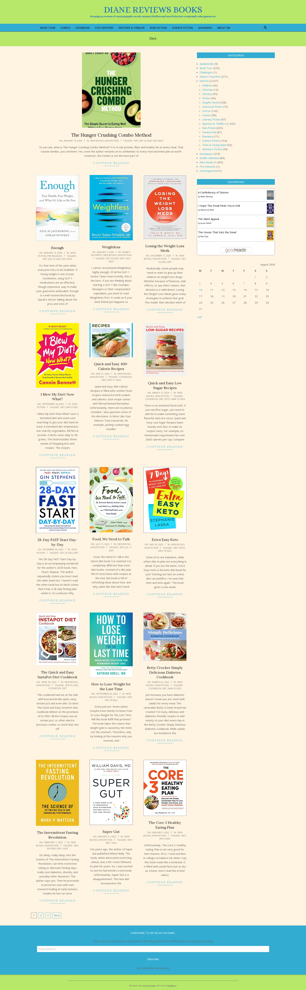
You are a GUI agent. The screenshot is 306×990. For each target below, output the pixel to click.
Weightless (111, 247)
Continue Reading (111, 163)
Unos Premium (149, 985)
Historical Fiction (212, 106)
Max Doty (204, 236)
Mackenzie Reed (207, 210)
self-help (158, 140)
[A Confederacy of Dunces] (270, 192)
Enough (57, 247)
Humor (206, 115)
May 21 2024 (114, 379)
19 (223, 296)
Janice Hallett (205, 223)
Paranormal (209, 132)
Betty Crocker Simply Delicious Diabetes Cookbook (165, 672)
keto (167, 399)
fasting (51, 848)
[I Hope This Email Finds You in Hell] (270, 205)
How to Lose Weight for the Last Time (111, 686)
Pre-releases (54, 256)
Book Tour (206, 68)
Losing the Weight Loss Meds (164, 248)
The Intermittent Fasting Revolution (57, 834)
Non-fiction (112, 140)
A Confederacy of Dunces (213, 192)
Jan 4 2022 (165, 838)
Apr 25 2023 (71, 685)
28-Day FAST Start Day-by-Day (57, 542)
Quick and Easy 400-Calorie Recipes (111, 366)
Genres (204, 81)
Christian (207, 89)
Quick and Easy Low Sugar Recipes (165, 385)
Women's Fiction (212, 149)
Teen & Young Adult (214, 145)
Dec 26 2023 (66, 552)
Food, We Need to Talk (111, 539)
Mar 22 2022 (174, 688)
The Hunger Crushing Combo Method (111, 135)
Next (57, 915)
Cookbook (125, 376)
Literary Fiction (211, 119)
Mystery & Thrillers (214, 123)
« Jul (199, 317)
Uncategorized (209, 170)
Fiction (206, 98)
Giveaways (206, 153)
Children (207, 85)
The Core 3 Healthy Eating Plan (165, 825)
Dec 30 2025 (112, 258)
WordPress (171, 985)
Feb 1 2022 (62, 848)
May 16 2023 (164, 550)
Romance (208, 136)
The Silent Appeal (208, 219)
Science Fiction (211, 140)
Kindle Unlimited (209, 158)
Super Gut (111, 831)
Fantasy (207, 94)
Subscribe (153, 959)
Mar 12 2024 (178, 399)
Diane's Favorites (210, 76)
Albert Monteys (206, 196)
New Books (97, 140)
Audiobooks (207, 64)
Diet (136, 140)
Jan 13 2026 (146, 140)
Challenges (206, 72)
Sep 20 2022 (111, 700)
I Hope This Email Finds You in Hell (219, 205)
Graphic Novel (210, 102)
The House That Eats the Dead (217, 232)
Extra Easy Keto (165, 539)
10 (200, 290)
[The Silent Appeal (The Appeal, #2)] (270, 219)
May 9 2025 (72, 407)
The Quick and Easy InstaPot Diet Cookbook (57, 674)
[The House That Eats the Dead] (270, 232)
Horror (206, 111)
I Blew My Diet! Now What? (57, 396)
